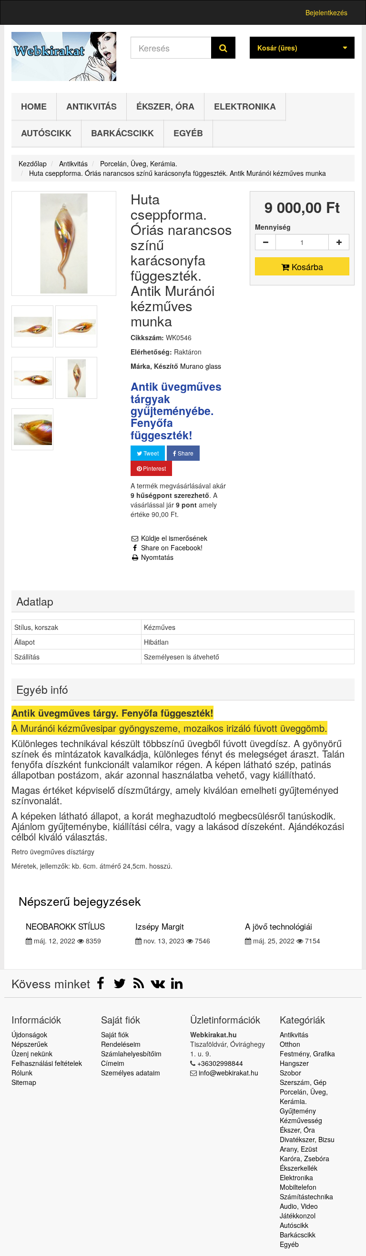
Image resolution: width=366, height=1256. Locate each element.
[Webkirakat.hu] (63, 56)
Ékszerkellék (298, 1168)
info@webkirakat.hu (228, 1072)
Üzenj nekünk (31, 1053)
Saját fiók (115, 1034)
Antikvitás (91, 106)
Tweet (150, 453)
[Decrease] (265, 242)
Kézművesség (301, 1120)
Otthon (290, 1044)
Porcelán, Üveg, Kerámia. (304, 1096)
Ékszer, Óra (165, 106)
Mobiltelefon (298, 1187)
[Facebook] (101, 985)
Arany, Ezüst (298, 1149)
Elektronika (245, 106)
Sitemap (23, 1082)
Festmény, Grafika (307, 1053)
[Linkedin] (176, 985)
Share (184, 453)
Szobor (290, 1072)
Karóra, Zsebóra (304, 1158)
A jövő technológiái (278, 926)
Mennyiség (273, 227)
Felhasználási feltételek (46, 1063)
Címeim (112, 1063)
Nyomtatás (156, 557)
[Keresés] (223, 48)
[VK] (158, 985)
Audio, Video (299, 1206)
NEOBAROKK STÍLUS (65, 926)
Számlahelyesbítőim (131, 1053)
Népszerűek (29, 1044)
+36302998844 (220, 1063)
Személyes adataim (130, 1072)
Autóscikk (46, 133)
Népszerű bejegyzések (80, 900)
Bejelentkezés (326, 12)
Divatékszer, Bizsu (307, 1139)
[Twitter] (120, 985)
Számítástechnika (306, 1196)
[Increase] (338, 242)
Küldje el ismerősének (173, 538)
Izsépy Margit (159, 926)
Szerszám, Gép (303, 1082)
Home (34, 106)
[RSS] (139, 985)
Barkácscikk (122, 133)
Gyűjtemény (298, 1110)
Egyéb (188, 133)
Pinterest (154, 468)
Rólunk (21, 1072)
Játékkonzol (297, 1215)
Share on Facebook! (171, 547)
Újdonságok (29, 1034)
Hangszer (294, 1063)
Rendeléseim (121, 1044)
